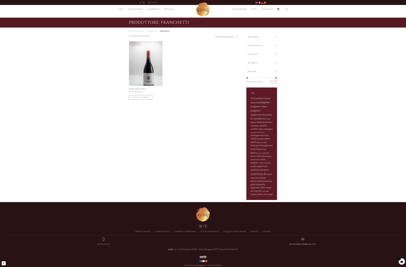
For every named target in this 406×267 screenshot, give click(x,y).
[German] (262, 2)
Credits (254, 231)
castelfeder (255, 126)
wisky (259, 194)
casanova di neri (264, 122)
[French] (259, 2)
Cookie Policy (162, 231)
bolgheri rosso (259, 106)
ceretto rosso (257, 128)
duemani (260, 139)
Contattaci (267, 9)
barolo (267, 98)
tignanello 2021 (258, 187)
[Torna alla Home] (203, 9)
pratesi (257, 160)
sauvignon (264, 169)
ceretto (263, 125)
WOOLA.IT (202, 265)
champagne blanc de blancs (257, 132)
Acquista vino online (234, 231)
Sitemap (266, 231)
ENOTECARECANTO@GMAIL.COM (302, 244)
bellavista (255, 102)
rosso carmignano (265, 163)
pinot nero (261, 156)
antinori (260, 98)
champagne (268, 129)
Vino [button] (120, 9)
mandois (260, 153)
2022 (253, 98)
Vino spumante (135, 9)
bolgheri (265, 102)
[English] (256, 2)
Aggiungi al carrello (140, 97)
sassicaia (255, 169)
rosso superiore (259, 166)
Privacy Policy (143, 231)
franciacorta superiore (262, 145)
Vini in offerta (239, 9)
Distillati (169, 9)
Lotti (254, 9)
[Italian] (265, 2)
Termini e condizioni (185, 231)
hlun (258, 149)
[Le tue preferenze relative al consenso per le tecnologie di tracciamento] (4, 263)
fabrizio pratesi (262, 142)
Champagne (153, 9)
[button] (286, 9)
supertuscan (259, 174)
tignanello (260, 184)
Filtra (274, 81)
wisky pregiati (267, 194)
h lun (253, 149)
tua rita (257, 190)
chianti (254, 138)
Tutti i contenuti (209, 231)
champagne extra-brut (259, 135)
